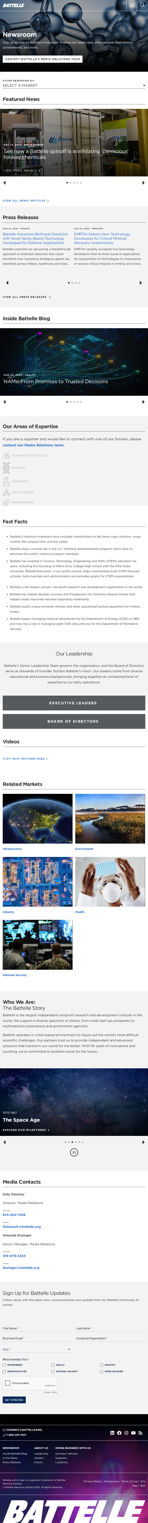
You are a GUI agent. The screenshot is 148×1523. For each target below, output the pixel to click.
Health (79, 912)
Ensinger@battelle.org (21, 1268)
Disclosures (111, 1481)
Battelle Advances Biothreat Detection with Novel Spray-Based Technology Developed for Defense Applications (35, 238)
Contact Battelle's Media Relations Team (42, 59)
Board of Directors (73, 721)
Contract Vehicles (66, 1453)
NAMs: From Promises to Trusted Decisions (56, 381)
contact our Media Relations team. (34, 445)
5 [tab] (81, 182)
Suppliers (61, 1458)
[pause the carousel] (74, 1152)
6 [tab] (82, 1142)
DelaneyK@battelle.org (22, 1227)
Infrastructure (12, 849)
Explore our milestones (24, 1130)
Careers (39, 1458)
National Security (15, 975)
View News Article (20, 170)
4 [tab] (77, 182)
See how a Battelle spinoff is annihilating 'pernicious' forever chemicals (66, 154)
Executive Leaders (73, 703)
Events (38, 1462)
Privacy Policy (92, 1481)
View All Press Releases (25, 297)
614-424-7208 (14, 1215)
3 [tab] (74, 182)
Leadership (41, 1453)
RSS (142, 1485)
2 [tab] (70, 182)
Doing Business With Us (73, 1448)
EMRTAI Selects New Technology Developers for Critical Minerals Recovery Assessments (102, 238)
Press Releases (12, 1462)
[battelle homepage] (13, 5)
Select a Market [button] (20, 85)
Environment (84, 849)
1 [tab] (67, 182)
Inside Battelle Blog (15, 1453)
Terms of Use (129, 1481)
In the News (10, 1458)
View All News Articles (24, 200)
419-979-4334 (14, 1256)
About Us (41, 1448)
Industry (8, 912)
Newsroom (11, 1448)
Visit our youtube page (24, 758)
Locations (61, 1462)
